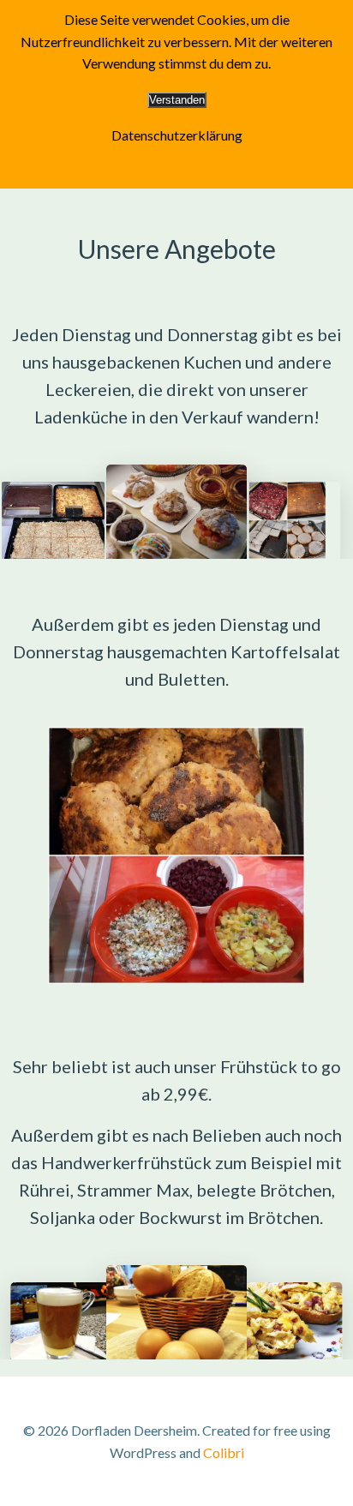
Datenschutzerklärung (176, 135)
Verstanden (177, 99)
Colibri (223, 1452)
